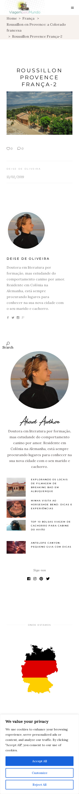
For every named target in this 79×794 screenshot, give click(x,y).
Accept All (39, 761)
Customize (39, 773)
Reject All (39, 785)
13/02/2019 (15, 177)
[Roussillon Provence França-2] (39, 230)
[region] (39, 754)
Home (12, 18)
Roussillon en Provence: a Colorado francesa (36, 27)
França (28, 18)
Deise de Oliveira (24, 168)
